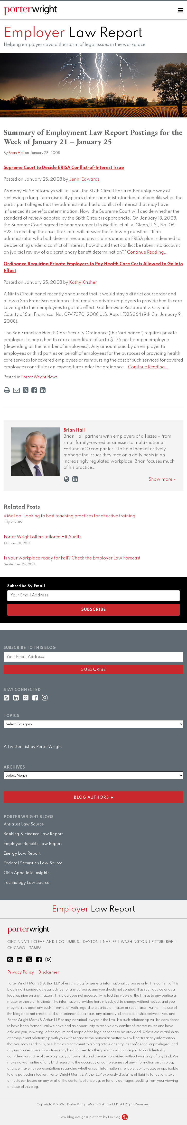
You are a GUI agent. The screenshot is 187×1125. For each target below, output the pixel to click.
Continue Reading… (147, 252)
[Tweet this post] (25, 390)
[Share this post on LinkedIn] (43, 390)
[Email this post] (16, 390)
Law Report (73, 33)
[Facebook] (35, 697)
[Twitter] (25, 697)
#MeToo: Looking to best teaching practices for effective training (69, 516)
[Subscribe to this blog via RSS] (6, 697)
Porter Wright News (39, 377)
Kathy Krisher (83, 282)
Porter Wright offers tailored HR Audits (42, 537)
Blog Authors (57, 796)
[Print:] (7, 390)
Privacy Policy (20, 972)
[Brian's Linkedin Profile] (75, 479)
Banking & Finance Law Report (33, 834)
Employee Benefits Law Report (33, 844)
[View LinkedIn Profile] (16, 697)
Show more (161, 479)
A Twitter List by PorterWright (33, 747)
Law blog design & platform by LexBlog (90, 1117)
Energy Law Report (22, 853)
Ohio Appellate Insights (26, 873)
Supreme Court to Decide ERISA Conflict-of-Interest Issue (64, 168)
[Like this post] (34, 390)
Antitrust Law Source (24, 824)
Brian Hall (16, 153)
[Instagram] (44, 697)
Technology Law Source (26, 883)
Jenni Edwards (84, 179)
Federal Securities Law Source (33, 863)
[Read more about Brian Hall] (66, 479)
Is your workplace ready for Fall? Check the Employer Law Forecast (72, 558)
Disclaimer (48, 972)
